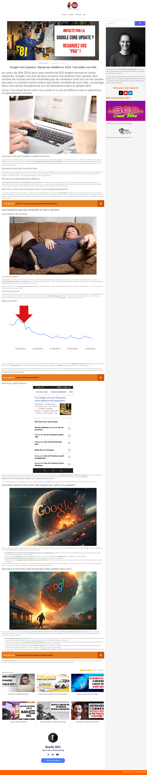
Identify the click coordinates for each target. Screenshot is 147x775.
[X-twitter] (121, 93)
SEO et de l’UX (126, 137)
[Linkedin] (130, 93)
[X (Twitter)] (48, 755)
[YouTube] (57, 755)
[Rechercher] (140, 23)
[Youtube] (126, 93)
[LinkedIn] (53, 755)
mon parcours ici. (117, 83)
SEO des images (127, 123)
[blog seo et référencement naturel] (73, 5)
